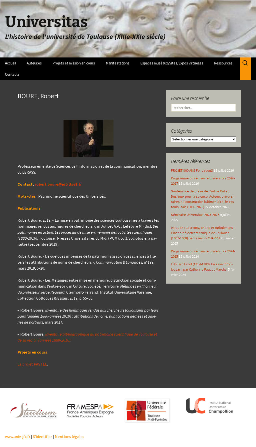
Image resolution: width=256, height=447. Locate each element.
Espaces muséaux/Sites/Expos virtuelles (171, 63)
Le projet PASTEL (32, 364)
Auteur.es (34, 63)
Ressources (223, 63)
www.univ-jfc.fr (17, 436)
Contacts (12, 74)
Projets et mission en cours (73, 63)
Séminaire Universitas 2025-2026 (195, 214)
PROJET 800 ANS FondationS (192, 170)
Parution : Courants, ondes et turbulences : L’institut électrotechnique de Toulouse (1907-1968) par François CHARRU (202, 232)
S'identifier (42, 436)
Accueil (10, 63)
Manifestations (118, 63)
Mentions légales (69, 436)
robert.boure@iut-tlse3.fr (58, 184)
